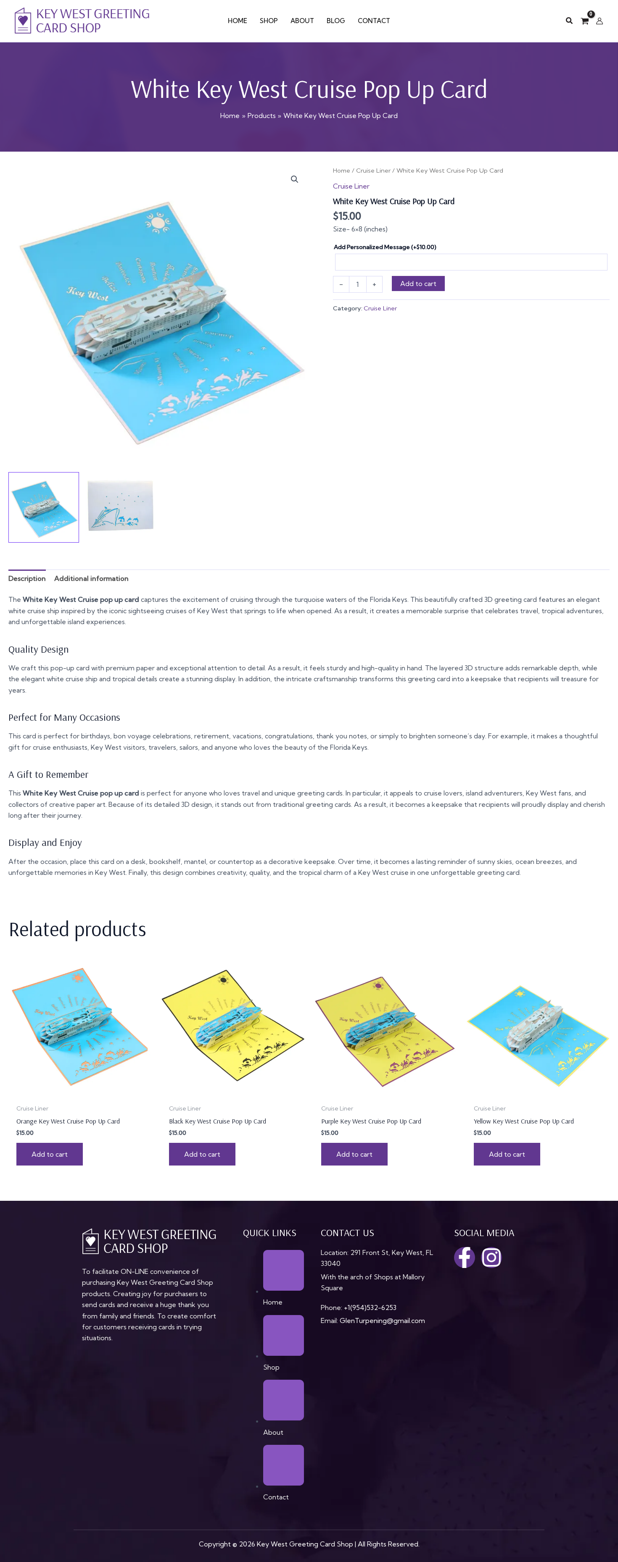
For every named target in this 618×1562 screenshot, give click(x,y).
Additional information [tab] (91, 578)
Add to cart (418, 283)
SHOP (269, 21)
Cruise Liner (373, 170)
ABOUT (302, 21)
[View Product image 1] (43, 507)
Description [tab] (27, 578)
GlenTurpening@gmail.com (382, 1320)
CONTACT (374, 21)
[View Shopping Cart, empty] (584, 21)
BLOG (336, 21)
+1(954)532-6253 (370, 1307)
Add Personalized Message (385, 247)
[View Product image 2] (120, 507)
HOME (237, 21)
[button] (569, 21)
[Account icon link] (599, 21)
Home (341, 170)
